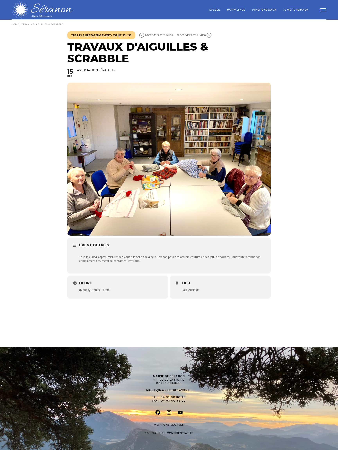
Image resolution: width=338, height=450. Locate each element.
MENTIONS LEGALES (169, 424)
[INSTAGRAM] (169, 413)
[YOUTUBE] (180, 413)
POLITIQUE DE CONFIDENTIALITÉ (169, 433)
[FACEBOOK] (158, 413)
